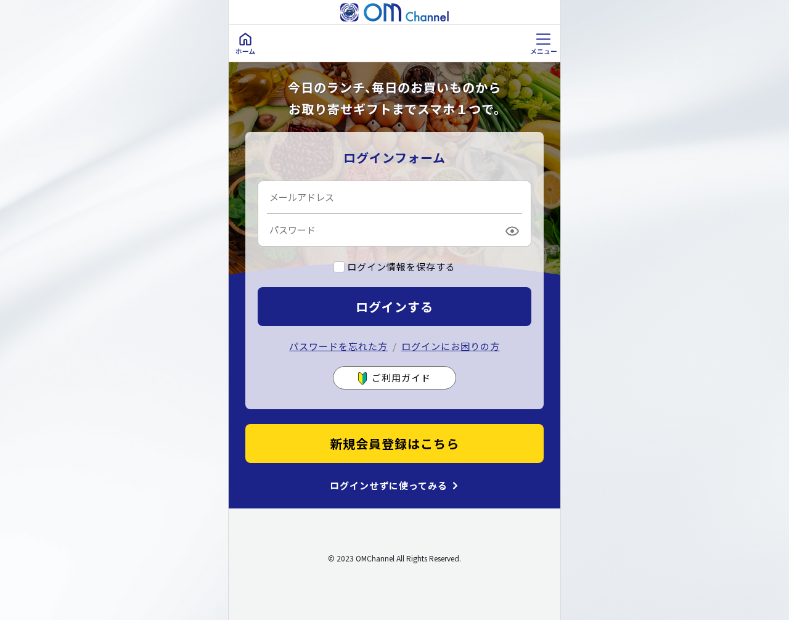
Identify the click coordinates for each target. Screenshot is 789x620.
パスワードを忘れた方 (338, 346)
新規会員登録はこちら (394, 443)
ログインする (394, 307)
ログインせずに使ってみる (389, 485)
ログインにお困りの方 (450, 346)
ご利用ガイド (401, 377)
